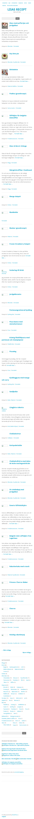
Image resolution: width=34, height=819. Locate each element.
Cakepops (19, 687)
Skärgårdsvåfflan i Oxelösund (20, 170)
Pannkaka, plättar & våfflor (8, 718)
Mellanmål (4, 716)
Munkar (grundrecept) (18, 228)
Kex (10, 700)
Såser (29, 3)
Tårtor (5, 682)
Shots (14, 723)
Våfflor (12, 682)
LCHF (22, 667)
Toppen (4, 816)
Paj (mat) (5, 709)
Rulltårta (14, 86)
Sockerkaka (6, 696)
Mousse (15, 678)
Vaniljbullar (13, 392)
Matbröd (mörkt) (19, 669)
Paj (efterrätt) (16, 62)
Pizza (9, 330)
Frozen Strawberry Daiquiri (19, 244)
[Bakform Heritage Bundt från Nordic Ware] (14, 750)
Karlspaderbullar (15, 445)
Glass (11, 698)
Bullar (9, 400)
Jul (25, 698)
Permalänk (16, 46)
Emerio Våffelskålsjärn (18, 505)
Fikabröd (20, 3)
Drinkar (9, 205)
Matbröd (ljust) (14, 426)
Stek (15, 713)
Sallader (19, 711)
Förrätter (4, 3)
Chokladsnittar (15, 434)
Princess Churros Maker (18, 582)
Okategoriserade (14, 716)
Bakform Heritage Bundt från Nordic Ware (14, 748)
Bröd (25, 3)
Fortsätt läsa (24, 81)
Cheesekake (6, 678)
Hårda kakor (14, 689)
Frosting (5, 689)
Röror (17, 720)
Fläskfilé (10, 344)
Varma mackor (11, 108)
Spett (27, 680)
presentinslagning (19, 772)
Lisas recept (17, 9)
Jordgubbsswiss (15, 294)
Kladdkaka (23, 689)
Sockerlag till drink (16, 270)
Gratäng (13, 704)
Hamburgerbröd (14, 667)
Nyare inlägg (27, 652)
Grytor (5, 706)
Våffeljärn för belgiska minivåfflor (11, 762)
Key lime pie (14, 54)
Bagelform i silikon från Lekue (10, 753)
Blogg (9, 162)
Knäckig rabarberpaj (17, 635)
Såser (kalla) (6, 725)
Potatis (5, 711)
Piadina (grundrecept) (17, 94)
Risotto (12, 711)
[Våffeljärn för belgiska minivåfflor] (12, 763)
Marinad (16, 700)
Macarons (5, 691)
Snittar (4, 5)
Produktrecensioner (12, 5)
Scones (5, 671)
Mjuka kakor (15, 691)
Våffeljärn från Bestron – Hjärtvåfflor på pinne (15, 743)
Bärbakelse (13, 69)
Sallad (23, 720)
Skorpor (13, 693)
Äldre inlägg (6, 650)
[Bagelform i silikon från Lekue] (11, 755)
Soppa (14, 725)
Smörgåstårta (6, 713)
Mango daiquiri (15, 196)
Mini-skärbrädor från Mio (9, 758)
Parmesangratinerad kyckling (20, 310)
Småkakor (10, 438)
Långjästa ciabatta (16, 407)
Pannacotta (6, 680)
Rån (22, 680)
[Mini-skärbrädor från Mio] (23, 758)
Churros (12, 608)
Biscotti (5, 687)
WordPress (15, 814)
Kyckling (10, 314)
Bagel (4, 667)
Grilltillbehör (21, 704)
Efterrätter (14, 3)
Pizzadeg (12, 351)
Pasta (20, 709)
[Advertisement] (17, 796)
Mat (9, 3)
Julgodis (4, 700)
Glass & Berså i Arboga (18, 146)
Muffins (23, 691)
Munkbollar (13, 212)
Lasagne (19, 706)
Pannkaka (15, 680)
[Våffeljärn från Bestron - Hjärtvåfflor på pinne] (15, 745)
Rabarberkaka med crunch (19, 566)
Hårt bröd (18, 698)
